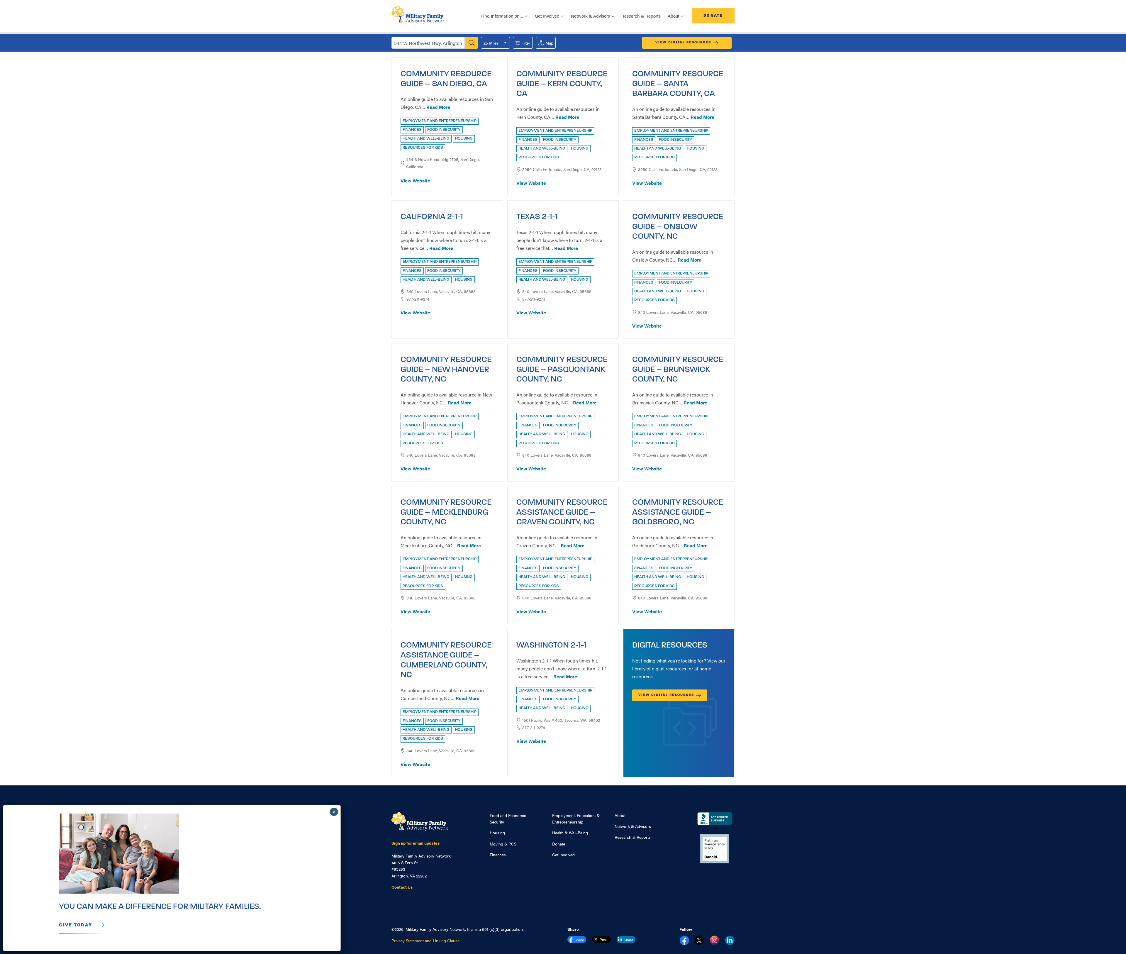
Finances (498, 855)
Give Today (75, 925)
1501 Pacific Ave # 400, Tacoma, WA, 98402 (561, 720)
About (620, 815)
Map (549, 43)
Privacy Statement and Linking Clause (425, 940)
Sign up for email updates (415, 843)
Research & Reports (641, 16)
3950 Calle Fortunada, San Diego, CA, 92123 (562, 169)
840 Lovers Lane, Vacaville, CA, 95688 (441, 291)
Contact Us (402, 887)
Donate (713, 15)
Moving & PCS (503, 844)
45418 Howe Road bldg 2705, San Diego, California (443, 163)
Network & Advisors (633, 826)
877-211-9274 (417, 299)
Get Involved (563, 855)
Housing (497, 833)
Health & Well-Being (570, 833)
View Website (415, 180)
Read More (438, 107)
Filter (525, 43)
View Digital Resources (683, 42)
